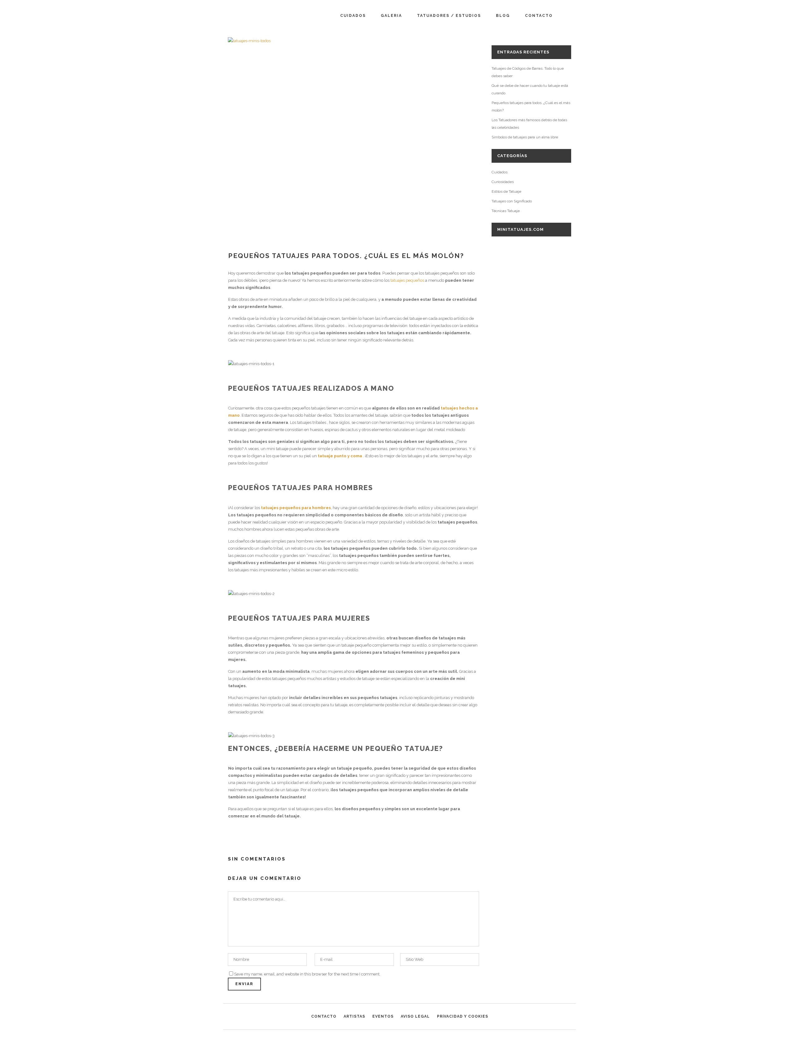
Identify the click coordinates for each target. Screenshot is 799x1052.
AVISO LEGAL (415, 1016)
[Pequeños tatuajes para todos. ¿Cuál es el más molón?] (353, 131)
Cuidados (499, 172)
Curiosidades (503, 182)
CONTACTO (323, 1016)
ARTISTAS (354, 1016)
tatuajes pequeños (407, 280)
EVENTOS (383, 1016)
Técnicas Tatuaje (506, 211)
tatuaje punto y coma (340, 456)
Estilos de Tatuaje (506, 191)
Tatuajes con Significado (512, 201)
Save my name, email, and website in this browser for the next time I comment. (307, 974)
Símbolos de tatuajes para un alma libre (525, 137)
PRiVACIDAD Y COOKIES (462, 1016)
